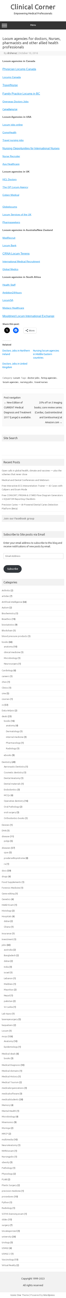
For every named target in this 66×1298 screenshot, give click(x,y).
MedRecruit (8, 237)
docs (4, 870)
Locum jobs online (12, 124)
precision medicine (11, 1191)
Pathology (7, 1168)
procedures (8, 1196)
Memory (6, 1105)
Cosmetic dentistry (13, 772)
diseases (6, 848)
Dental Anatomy (12, 778)
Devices (6, 825)
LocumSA (7, 300)
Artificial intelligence (12, 602)
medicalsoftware (10, 1093)
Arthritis (6, 590)
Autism (5, 607)
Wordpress (49, 1295)
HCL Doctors (9, 179)
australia (8, 949)
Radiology (11, 748)
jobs (4, 945)
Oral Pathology (11, 806)
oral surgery (10, 812)
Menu (33, 25)
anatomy (8, 646)
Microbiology (10, 658)
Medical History (10, 1076)
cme (4, 693)
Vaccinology (8, 1259)
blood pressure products (14, 636)
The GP (15, 187)
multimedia (7, 1139)
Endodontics (10, 789)
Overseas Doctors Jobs (15, 101)
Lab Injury (6, 1013)
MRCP (5, 1133)
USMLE (5, 1248)
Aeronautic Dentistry (14, 766)
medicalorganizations (13, 1088)
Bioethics (6, 619)
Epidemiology (11, 1047)
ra (5, 864)
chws (4, 682)
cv (3, 705)
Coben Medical (10, 194)
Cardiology (7, 670)
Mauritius (8, 989)
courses (6, 699)
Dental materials (12, 783)
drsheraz (12, 53)
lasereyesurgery (10, 1019)
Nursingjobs (8, 1156)
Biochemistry (8, 613)
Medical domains (10, 1071)
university (6, 1236)
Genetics (6, 899)
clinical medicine (12, 652)
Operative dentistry (14, 801)
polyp (7, 841)
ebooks (7, 755)
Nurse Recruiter (11, 156)
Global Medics (10, 269)
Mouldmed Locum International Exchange (28, 316)
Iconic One (16, 1295)
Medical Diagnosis (11, 1065)
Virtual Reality (9, 1265)
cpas (6, 852)
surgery (5, 1225)
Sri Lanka (8, 1007)
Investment (7, 939)
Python (5, 1202)
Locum (16, 378)
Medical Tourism (10, 1082)
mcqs (4, 1036)
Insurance (6, 933)
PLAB (4, 1179)
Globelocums (9, 206)
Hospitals (6, 916)
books (5, 642)
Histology (6, 910)
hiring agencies (48, 378)
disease (6, 836)
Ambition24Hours (12, 292)
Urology (6, 1242)
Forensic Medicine (11, 887)
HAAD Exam (8, 905)
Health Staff (8, 284)
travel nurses (41, 382)
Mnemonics (7, 1122)
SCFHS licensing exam (13, 1214)
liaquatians (7, 1025)
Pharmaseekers (11, 222)
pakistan (8, 1001)
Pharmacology (13, 743)
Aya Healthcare (11, 164)
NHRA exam (8, 1151)
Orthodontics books (14, 818)
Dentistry (6, 762)
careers (5, 676)
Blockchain (7, 630)
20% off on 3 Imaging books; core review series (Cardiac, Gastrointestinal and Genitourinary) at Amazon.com (48, 412)
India (6, 967)
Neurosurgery (11, 663)
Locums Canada (11, 77)
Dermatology (12, 731)
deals (4, 716)
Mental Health (9, 1111)
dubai (7, 921)
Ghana (7, 926)
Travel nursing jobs (13, 140)
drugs (5, 876)
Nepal (7, 995)
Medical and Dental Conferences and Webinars (25, 480)
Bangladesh (10, 955)
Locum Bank (9, 245)
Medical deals (9, 1053)
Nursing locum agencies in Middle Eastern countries (46, 354)
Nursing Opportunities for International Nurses (30, 148)
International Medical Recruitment (21, 261)
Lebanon (8, 978)
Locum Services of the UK (16, 214)
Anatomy (8, 1041)
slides (5, 1219)
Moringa (6, 1128)
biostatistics (8, 624)
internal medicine (14, 737)
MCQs (7, 795)
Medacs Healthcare (13, 307)
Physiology (7, 1173)
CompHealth (9, 132)
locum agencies (10, 382)
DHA (4, 830)
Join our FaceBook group (19, 518)
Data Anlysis (8, 710)
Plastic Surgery (9, 1185)
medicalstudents (10, 1099)
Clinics (5, 687)
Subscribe (12, 568)
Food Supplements (11, 882)
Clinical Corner (33, 6)
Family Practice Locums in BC (21, 93)
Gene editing (8, 893)
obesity (5, 1162)
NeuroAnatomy (9, 1145)
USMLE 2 (6, 1253)
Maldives (8, 984)
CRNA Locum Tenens (16, 253)
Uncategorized (9, 1231)
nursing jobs (26, 382)
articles (5, 596)
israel (6, 972)
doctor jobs (33, 378)
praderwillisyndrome (14, 858)
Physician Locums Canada (19, 69)
